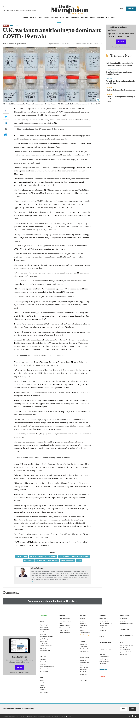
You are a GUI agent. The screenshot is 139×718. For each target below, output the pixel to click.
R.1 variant (53, 560)
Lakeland (82, 630)
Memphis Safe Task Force (47, 636)
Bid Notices (123, 621)
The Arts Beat (83, 674)
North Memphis (104, 656)
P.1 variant (41, 560)
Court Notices (123, 618)
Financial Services (49, 21)
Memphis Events (103, 17)
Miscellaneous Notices (126, 623)
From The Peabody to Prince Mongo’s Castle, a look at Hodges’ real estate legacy (121, 99)
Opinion (82, 641)
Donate (34, 10)
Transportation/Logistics (71, 21)
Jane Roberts (9, 43)
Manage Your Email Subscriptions (121, 47)
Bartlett (82, 621)
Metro (25, 17)
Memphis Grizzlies (65, 618)
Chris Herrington (84, 649)
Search (6, 7)
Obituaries (75, 17)
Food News (43, 683)
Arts (67, 17)
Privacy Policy (63, 716)
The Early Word (44, 641)
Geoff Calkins (83, 644)
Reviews (42, 680)
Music (81, 665)
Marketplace (123, 654)
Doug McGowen (36, 556)
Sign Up (121, 42)
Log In (132, 708)
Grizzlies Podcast (64, 625)
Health (59, 21)
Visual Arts (83, 660)
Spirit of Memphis (45, 639)
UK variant (28, 560)
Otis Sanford (83, 646)
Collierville (82, 623)
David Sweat (50, 556)
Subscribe (131, 8)
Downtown (103, 652)
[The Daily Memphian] (69, 9)
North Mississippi (85, 632)
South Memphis (104, 661)
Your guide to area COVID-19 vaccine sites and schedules (40, 355)
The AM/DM (43, 648)
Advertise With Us (125, 649)
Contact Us (12, 10)
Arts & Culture (85, 657)
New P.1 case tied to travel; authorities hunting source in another (43, 457)
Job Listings (123, 647)
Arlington (82, 618)
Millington (82, 628)
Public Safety (43, 634)
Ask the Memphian (45, 650)
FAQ (26, 716)
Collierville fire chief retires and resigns (121, 90)
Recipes (42, 685)
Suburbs (54, 17)
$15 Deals (42, 690)
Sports (46, 17)
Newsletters (124, 629)
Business (33, 17)
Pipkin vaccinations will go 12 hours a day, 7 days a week (40, 129)
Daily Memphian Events (126, 645)
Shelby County (44, 627)
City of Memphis (44, 625)
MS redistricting (84, 635)
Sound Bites (103, 618)
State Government (45, 629)
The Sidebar (83, 669)
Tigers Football (64, 630)
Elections (43, 615)
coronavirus (21, 556)
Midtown (102, 654)
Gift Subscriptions (126, 636)
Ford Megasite (100, 21)
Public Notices (125, 615)
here (54, 392)
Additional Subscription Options (36, 716)
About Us (5, 10)
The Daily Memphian (12, 716)
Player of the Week (65, 632)
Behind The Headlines (46, 646)
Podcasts (84, 17)
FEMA (79, 560)
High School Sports (65, 621)
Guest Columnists (84, 651)
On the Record (44, 643)
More (113, 17)
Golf (61, 623)
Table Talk (42, 687)
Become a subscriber (12, 709)
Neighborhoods (105, 649)
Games (92, 17)
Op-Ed (62, 17)
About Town (103, 663)
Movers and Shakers (87, 21)
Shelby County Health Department (74, 556)
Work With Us (49, 716)
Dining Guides (44, 692)
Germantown (83, 625)
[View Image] (98, 100)
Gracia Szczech (67, 560)
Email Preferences (21, 10)
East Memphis (104, 659)
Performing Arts (84, 662)
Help (29, 10)
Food (40, 17)
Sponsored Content (125, 652)
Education (42, 632)
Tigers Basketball (65, 628)
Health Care (14, 25)
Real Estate (37, 21)
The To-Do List (84, 667)
